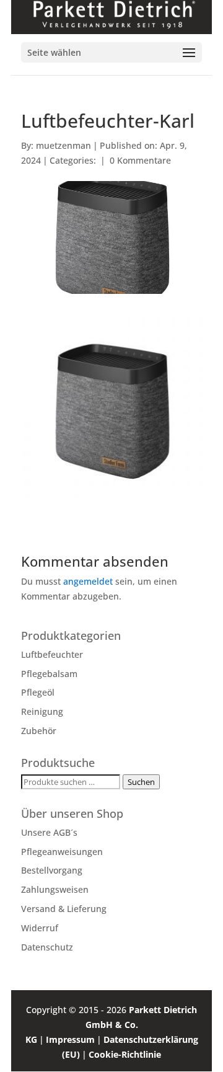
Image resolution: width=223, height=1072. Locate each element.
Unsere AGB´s (49, 832)
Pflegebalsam (49, 674)
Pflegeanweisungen (62, 851)
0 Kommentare (140, 160)
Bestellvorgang (51, 870)
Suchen (141, 781)
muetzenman (63, 145)
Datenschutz (47, 947)
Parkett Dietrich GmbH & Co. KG (111, 1024)
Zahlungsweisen (55, 889)
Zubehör (38, 731)
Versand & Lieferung (64, 909)
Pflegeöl (38, 692)
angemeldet (88, 581)
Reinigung (42, 711)
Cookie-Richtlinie (125, 1054)
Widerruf (39, 928)
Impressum (70, 1039)
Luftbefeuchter (52, 654)
